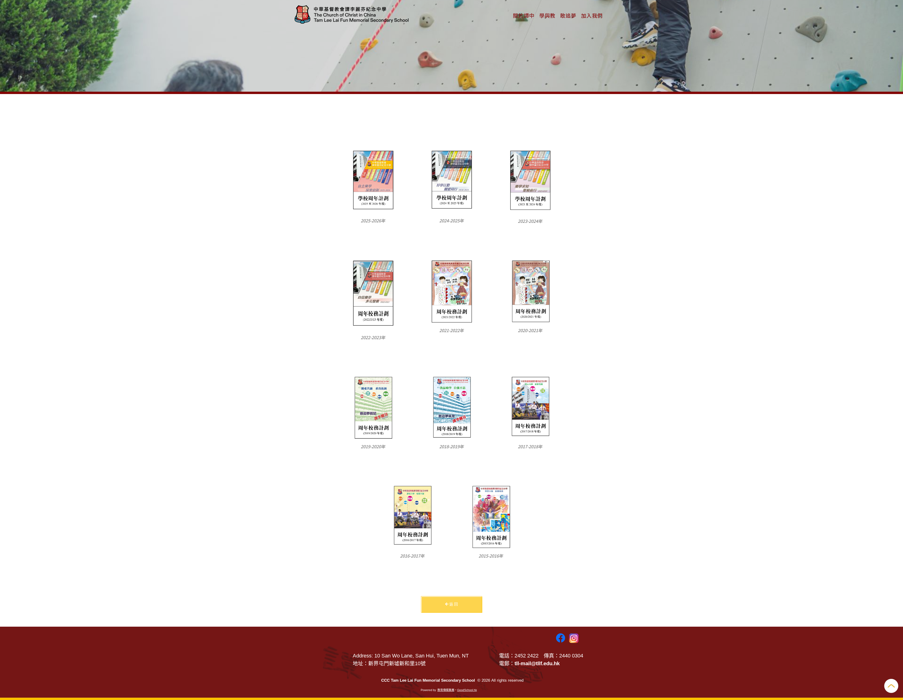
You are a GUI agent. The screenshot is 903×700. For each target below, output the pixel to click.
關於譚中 (524, 15)
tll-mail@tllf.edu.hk (537, 663)
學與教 (547, 15)
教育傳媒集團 (445, 690)
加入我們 (592, 15)
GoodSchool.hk (467, 690)
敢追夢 (568, 15)
